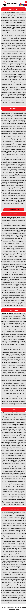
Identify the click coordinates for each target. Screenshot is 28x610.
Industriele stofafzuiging (14, 209)
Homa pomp (13, 206)
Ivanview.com (11, 607)
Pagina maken (18, 607)
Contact (17, 609)
